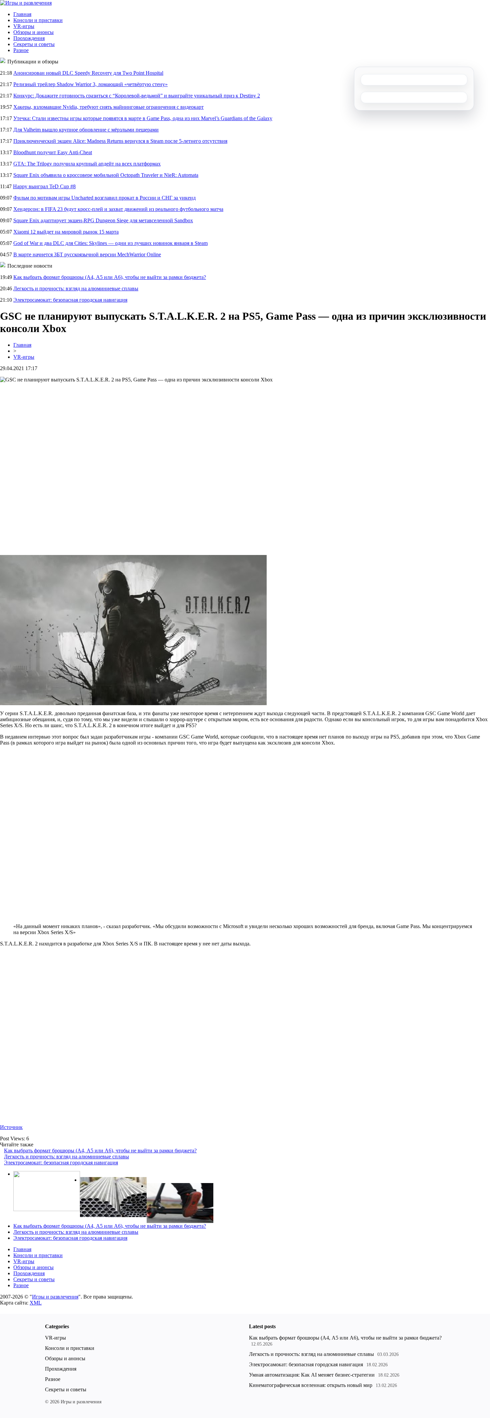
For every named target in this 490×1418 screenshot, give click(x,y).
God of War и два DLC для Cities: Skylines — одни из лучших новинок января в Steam (110, 243)
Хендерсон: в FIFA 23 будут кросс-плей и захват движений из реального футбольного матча (118, 209)
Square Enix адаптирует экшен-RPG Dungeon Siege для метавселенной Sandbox (103, 220)
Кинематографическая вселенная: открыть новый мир (310, 1385)
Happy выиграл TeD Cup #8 (44, 186)
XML (36, 1303)
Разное (21, 50)
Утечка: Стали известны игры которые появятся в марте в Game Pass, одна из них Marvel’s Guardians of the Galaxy (142, 118)
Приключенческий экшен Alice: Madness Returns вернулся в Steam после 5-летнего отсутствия (120, 141)
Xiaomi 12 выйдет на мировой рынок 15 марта (66, 232)
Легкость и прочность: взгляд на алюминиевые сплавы (75, 288)
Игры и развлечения (55, 1297)
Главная (22, 14)
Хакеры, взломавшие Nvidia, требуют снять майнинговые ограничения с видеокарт (108, 107)
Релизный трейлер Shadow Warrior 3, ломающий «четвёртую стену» (90, 84)
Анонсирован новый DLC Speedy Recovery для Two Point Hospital (88, 73)
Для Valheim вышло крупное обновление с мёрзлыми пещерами (86, 129)
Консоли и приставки (38, 20)
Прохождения (29, 38)
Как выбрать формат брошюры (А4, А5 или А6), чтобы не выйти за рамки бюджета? (109, 277)
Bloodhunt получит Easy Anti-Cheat (52, 152)
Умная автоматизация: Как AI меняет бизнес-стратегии (312, 1375)
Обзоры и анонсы (33, 32)
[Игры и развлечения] (26, 3)
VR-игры (23, 26)
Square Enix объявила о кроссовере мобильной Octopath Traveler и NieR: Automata (105, 175)
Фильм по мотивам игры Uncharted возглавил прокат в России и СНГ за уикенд (104, 198)
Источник (11, 1127)
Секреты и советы (34, 44)
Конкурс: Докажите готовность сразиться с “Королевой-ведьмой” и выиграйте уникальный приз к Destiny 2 (136, 95)
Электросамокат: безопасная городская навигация (70, 300)
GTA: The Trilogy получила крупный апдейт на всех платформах (87, 164)
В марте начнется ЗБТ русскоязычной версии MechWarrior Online (87, 254)
